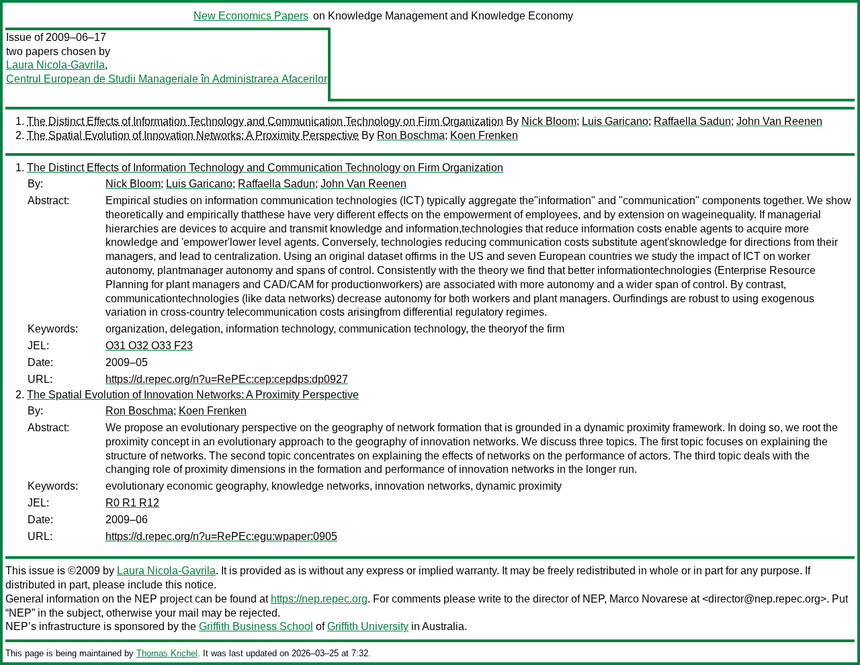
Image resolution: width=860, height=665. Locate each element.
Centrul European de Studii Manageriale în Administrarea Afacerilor (166, 79)
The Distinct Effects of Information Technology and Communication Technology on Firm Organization (265, 121)
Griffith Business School (256, 626)
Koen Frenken (484, 135)
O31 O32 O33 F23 (149, 345)
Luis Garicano (615, 121)
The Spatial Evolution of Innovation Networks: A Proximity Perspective (193, 135)
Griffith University (367, 626)
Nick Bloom (548, 121)
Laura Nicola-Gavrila (55, 65)
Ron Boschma (411, 135)
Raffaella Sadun (692, 121)
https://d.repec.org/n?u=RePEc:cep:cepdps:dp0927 (226, 379)
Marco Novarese (648, 599)
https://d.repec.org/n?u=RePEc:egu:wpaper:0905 (221, 536)
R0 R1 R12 (132, 502)
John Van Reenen (779, 121)
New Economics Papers (251, 15)
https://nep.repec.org (319, 599)
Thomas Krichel (167, 653)
